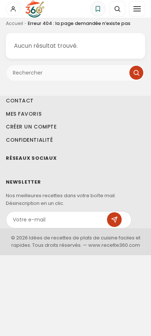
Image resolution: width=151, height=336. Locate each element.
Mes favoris (23, 113)
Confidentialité (29, 139)
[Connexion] (13, 8)
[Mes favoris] (98, 9)
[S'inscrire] (114, 219)
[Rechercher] (136, 73)
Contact (20, 100)
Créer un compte (31, 126)
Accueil (14, 23)
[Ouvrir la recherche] (117, 9)
